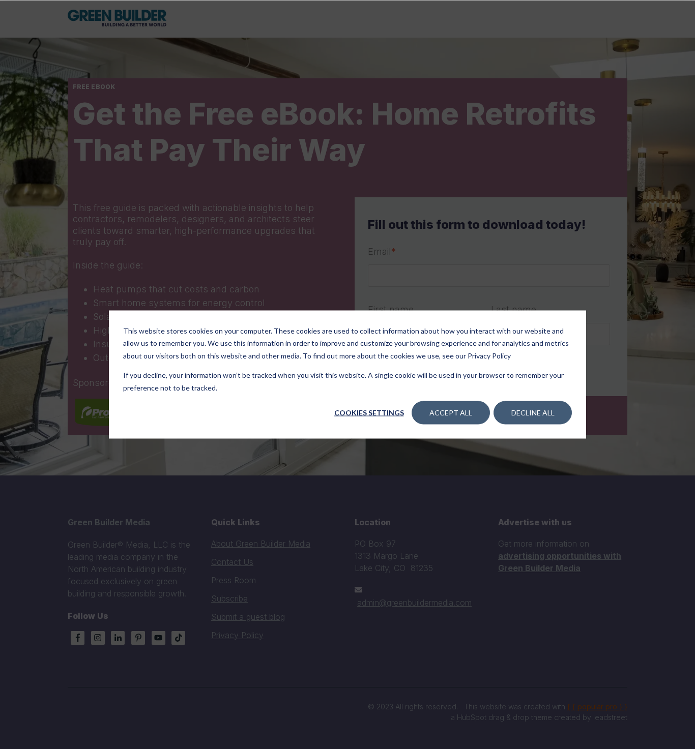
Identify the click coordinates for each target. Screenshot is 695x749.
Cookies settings (369, 412)
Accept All (450, 412)
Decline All (533, 412)
